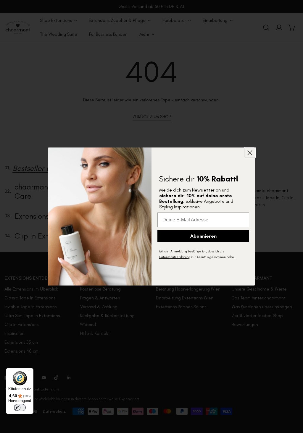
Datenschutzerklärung (174, 257)
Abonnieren (203, 236)
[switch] (20, 407)
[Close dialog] (250, 152)
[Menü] (29, 371)
